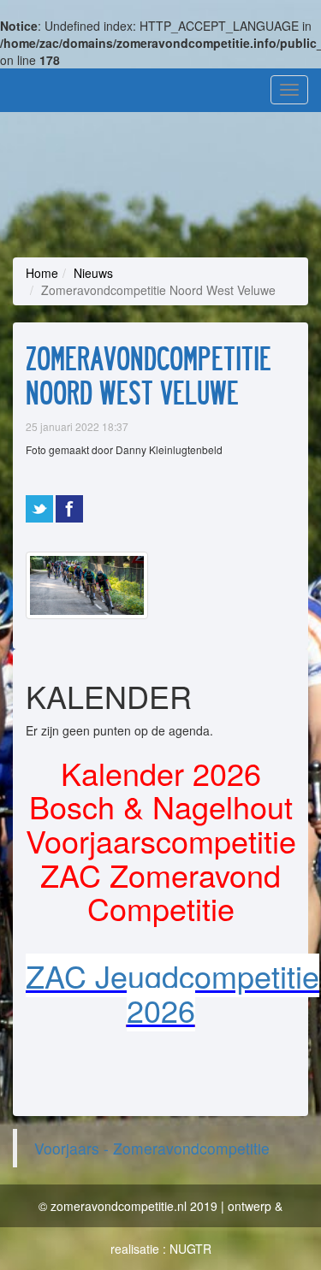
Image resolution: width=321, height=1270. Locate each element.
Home (42, 272)
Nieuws (93, 272)
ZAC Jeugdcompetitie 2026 (172, 992)
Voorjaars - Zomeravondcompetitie (152, 1148)
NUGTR (190, 1248)
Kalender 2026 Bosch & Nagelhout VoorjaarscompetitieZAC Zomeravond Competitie (161, 840)
